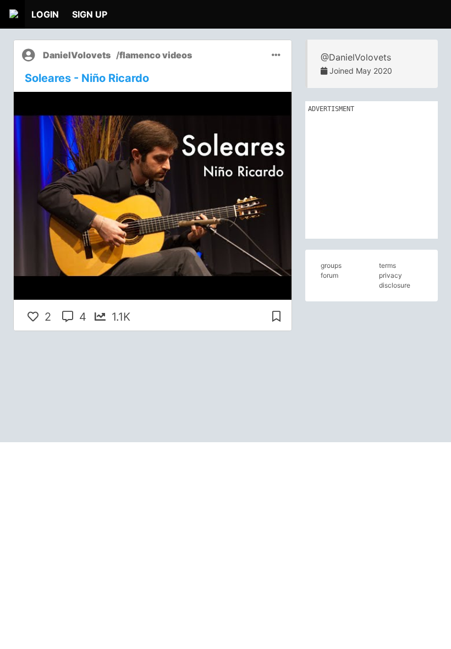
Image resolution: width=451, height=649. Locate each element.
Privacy (390, 275)
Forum (329, 275)
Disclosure (394, 285)
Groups (331, 265)
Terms (387, 265)
